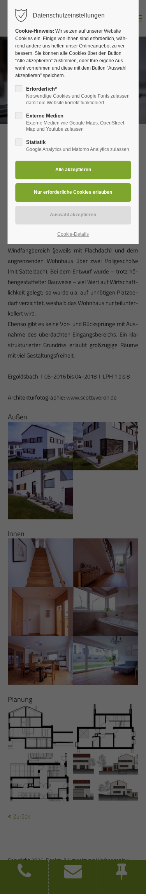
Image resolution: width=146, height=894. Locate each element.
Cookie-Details (73, 234)
